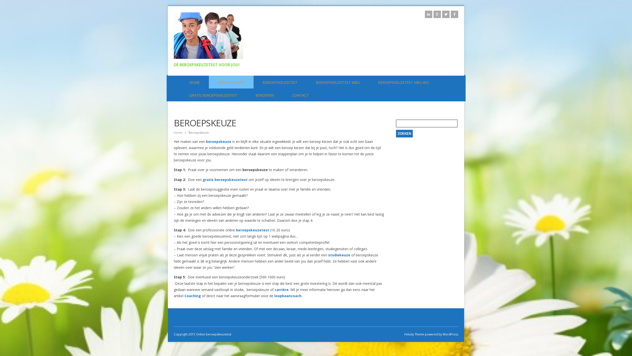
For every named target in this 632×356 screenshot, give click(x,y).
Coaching (192, 295)
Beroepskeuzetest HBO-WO (403, 82)
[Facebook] (454, 14)
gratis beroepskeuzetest (225, 179)
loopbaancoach (287, 295)
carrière (282, 289)
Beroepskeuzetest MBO (338, 82)
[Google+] (437, 14)
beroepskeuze (219, 141)
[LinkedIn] (428, 14)
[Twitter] (446, 14)
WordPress (450, 334)
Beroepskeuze (231, 82)
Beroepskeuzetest (280, 82)
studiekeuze (339, 255)
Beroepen (265, 95)
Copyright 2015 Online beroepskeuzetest (202, 334)
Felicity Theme (414, 334)
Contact (300, 95)
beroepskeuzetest (253, 230)
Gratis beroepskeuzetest (213, 95)
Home (194, 82)
